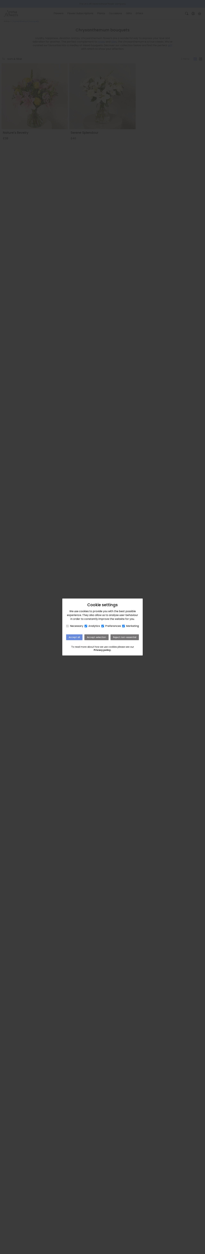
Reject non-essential (124, 637)
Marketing (132, 626)
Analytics (94, 626)
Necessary (76, 626)
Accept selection (96, 637)
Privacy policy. (102, 650)
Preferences (113, 626)
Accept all (74, 637)
